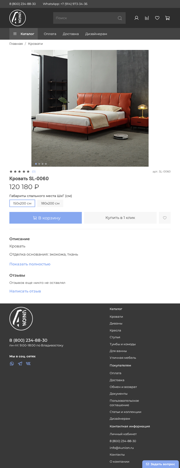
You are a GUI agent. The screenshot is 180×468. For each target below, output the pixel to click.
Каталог (27, 34)
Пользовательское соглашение (124, 403)
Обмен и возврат (123, 387)
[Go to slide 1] (36, 164)
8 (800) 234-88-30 (22, 4)
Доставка (71, 34)
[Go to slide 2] (39, 164)
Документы (119, 393)
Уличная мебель (123, 357)
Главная (16, 44)
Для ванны (118, 351)
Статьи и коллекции (125, 412)
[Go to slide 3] (42, 164)
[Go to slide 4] (46, 164)
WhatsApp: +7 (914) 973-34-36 (65, 4)
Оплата (50, 34)
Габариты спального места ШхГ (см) (40, 196)
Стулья (115, 337)
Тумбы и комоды (123, 344)
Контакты (117, 454)
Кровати (35, 44)
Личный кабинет (123, 434)
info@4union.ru (122, 448)
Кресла (115, 330)
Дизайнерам (96, 34)
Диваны (116, 323)
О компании (119, 461)
